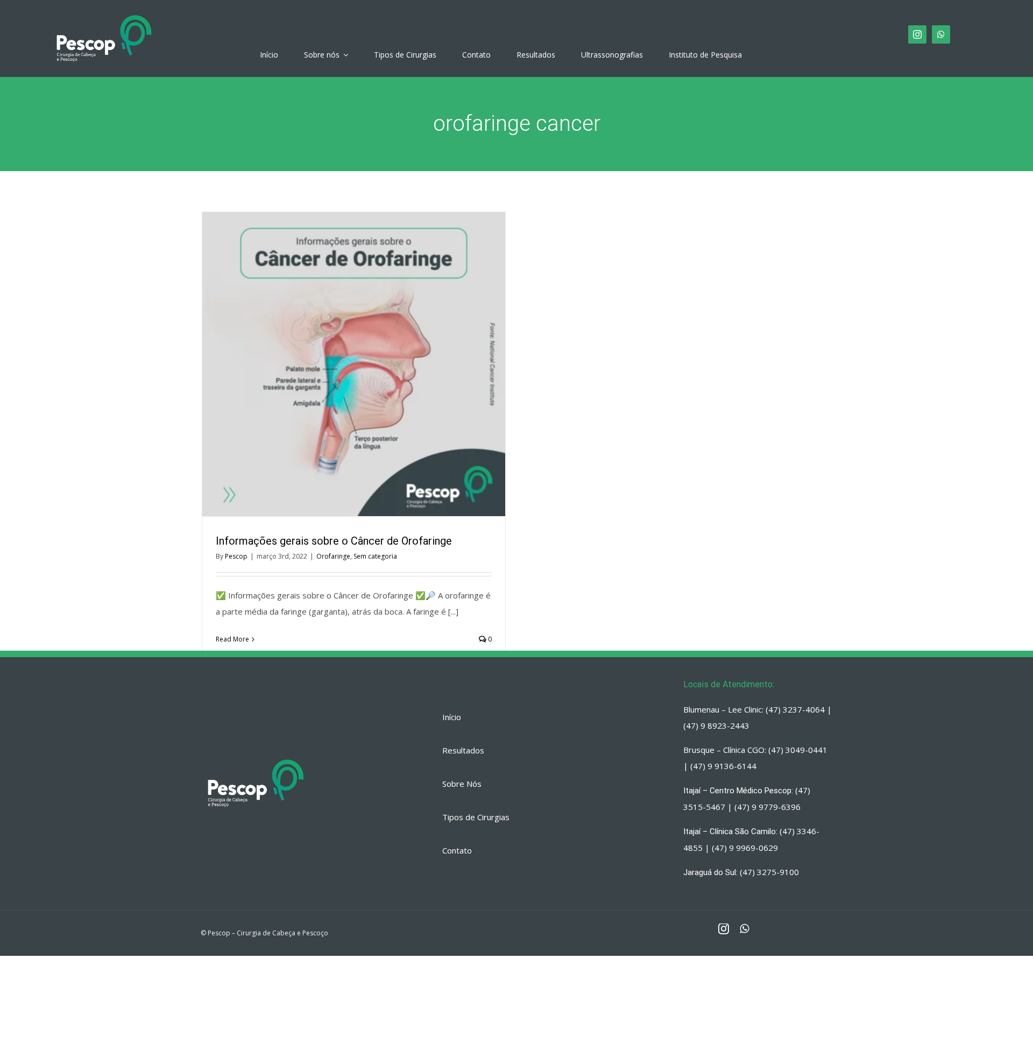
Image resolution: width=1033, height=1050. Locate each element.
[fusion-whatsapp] (941, 34)
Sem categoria (375, 556)
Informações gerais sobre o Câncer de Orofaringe (334, 364)
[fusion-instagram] (917, 34)
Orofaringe (333, 556)
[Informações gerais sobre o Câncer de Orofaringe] (353, 364)
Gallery (373, 364)
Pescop (236, 556)
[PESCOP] (104, 13)
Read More (232, 639)
